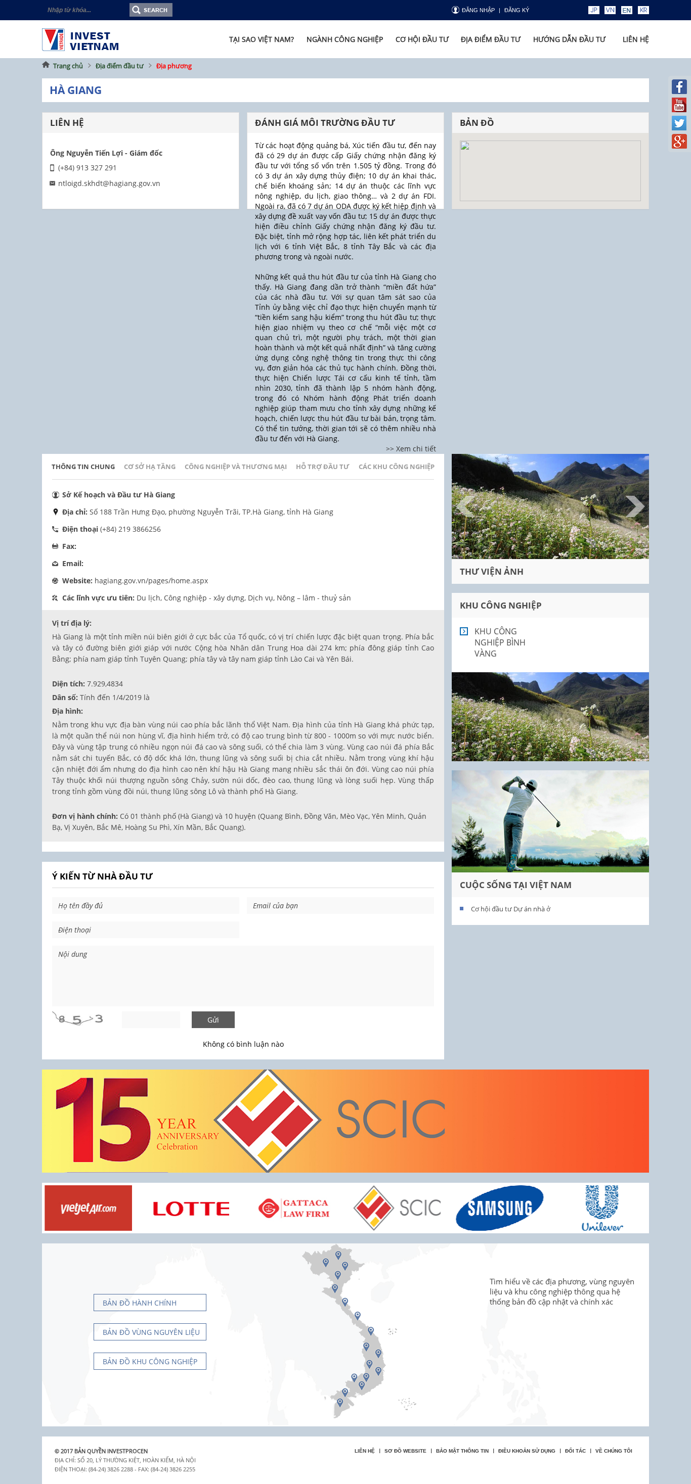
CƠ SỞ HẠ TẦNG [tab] (150, 466)
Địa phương (174, 65)
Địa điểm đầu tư (120, 65)
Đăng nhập (478, 10)
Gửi (213, 1020)
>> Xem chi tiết (411, 448)
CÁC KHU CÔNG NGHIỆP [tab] (397, 466)
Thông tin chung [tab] (83, 466)
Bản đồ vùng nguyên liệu (151, 1332)
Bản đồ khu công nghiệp (150, 1361)
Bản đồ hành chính (140, 1303)
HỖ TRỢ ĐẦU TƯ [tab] (323, 466)
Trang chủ (68, 65)
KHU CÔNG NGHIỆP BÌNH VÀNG (500, 642)
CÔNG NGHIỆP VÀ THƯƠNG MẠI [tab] (236, 466)
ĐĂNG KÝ (516, 10)
